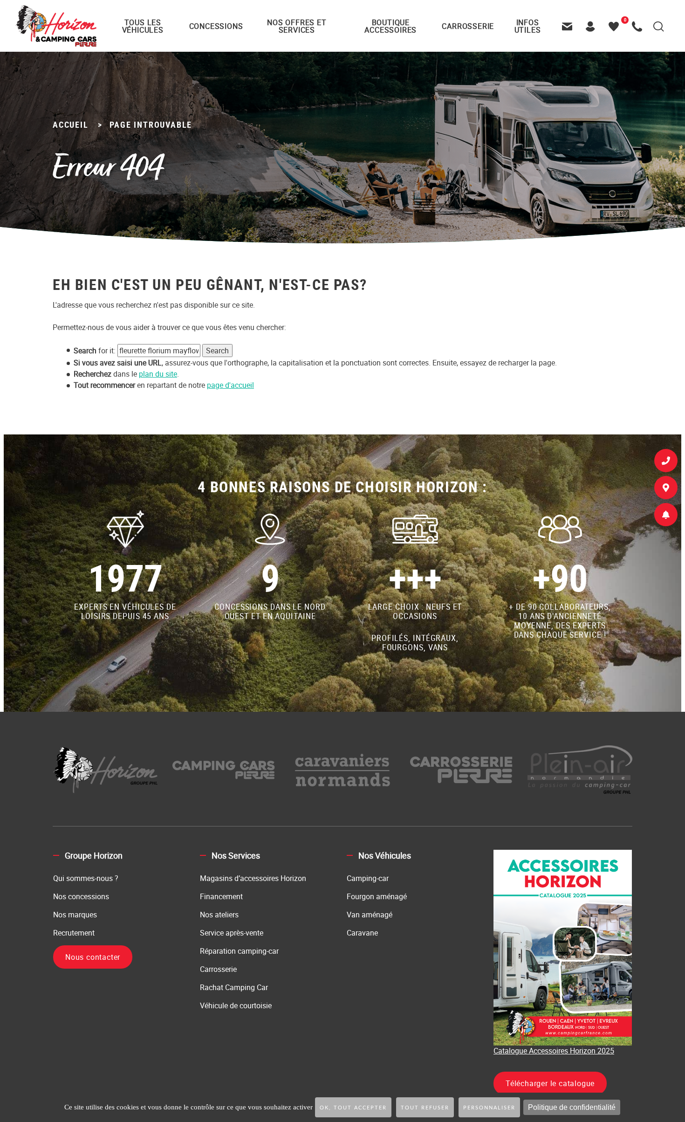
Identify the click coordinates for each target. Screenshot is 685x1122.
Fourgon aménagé (377, 896)
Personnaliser (489, 1107)
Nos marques (75, 914)
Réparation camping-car (239, 951)
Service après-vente (231, 933)
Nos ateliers (219, 914)
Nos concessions (81, 896)
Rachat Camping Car (234, 987)
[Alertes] (666, 516)
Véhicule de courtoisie (236, 1005)
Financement (221, 896)
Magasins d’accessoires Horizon (253, 878)
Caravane (362, 933)
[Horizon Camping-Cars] (55, 25)
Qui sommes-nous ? (85, 878)
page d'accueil (230, 385)
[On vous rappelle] (666, 462)
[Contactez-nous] (569, 26)
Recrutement (74, 933)
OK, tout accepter (353, 1107)
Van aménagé (369, 914)
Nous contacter (92, 957)
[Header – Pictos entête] (592, 26)
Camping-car (368, 878)
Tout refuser (425, 1107)
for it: (95, 350)
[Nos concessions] (666, 489)
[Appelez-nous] (639, 26)
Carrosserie (218, 969)
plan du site (158, 374)
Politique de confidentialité (572, 1107)
